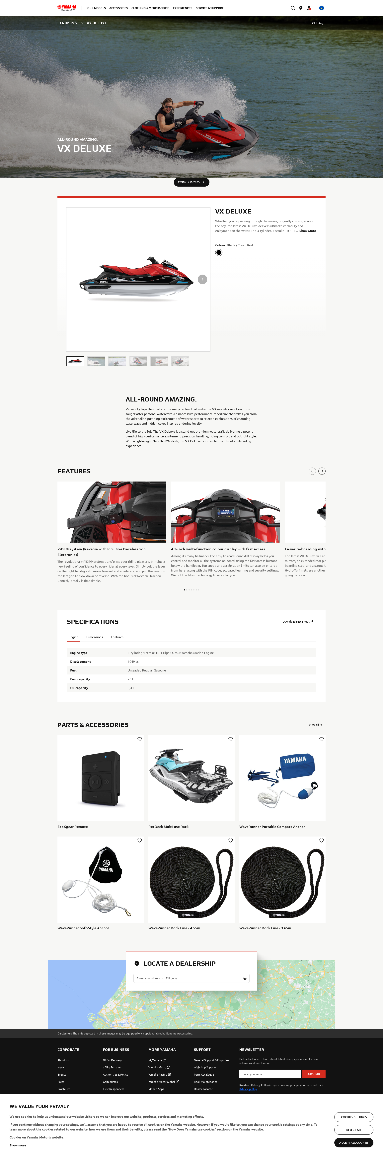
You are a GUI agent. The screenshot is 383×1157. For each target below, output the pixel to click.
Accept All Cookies (353, 1142)
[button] (75, 361)
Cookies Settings (354, 1117)
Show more (18, 1145)
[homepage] (66, 8)
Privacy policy (248, 1089)
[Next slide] (322, 471)
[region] (191, 1125)
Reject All (354, 1130)
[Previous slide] (312, 471)
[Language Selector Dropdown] (322, 8)
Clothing (317, 23)
